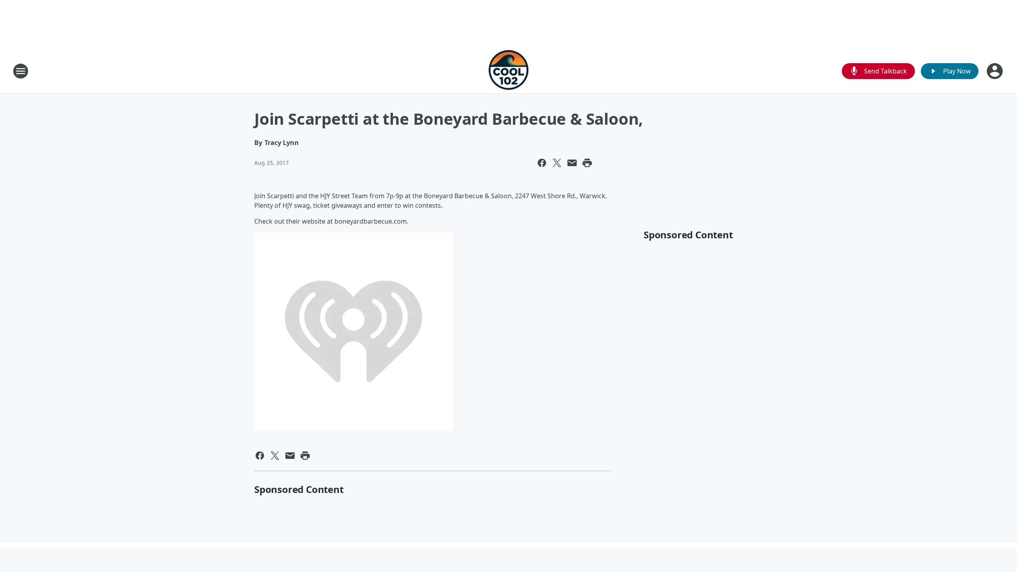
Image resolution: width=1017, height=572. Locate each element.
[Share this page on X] (557, 162)
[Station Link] (508, 71)
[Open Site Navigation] (21, 71)
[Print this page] (587, 162)
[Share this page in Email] (572, 162)
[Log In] (995, 71)
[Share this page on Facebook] (541, 162)
